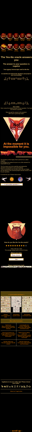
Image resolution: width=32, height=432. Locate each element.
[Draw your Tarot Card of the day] (29, 38)
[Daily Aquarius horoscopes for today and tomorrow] (27, 387)
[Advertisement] (16, 17)
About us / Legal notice (16, 391)
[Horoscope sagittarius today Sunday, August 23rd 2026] (4, 38)
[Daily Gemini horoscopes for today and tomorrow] (7, 387)
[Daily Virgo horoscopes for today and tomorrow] (15, 387)
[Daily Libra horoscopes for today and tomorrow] (17, 387)
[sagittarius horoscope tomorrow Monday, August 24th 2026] (16, 36)
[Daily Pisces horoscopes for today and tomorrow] (29, 387)
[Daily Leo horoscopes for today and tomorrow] (12, 387)
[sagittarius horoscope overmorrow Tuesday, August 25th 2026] (22, 36)
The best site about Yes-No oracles (8, 343)
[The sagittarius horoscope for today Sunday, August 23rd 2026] (10, 36)
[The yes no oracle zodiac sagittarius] (10, 49)
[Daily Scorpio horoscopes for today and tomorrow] (19, 387)
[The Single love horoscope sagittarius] (4, 49)
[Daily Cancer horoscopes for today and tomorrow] (10, 387)
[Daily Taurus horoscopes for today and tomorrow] (5, 387)
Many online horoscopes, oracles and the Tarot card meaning (8, 326)
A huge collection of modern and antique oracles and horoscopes (8, 334)
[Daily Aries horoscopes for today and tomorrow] (2, 387)
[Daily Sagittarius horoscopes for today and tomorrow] (22, 387)
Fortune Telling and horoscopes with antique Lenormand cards (24, 326)
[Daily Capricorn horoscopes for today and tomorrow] (24, 387)
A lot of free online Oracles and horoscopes (24, 343)
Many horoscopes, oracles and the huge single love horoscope (24, 335)
